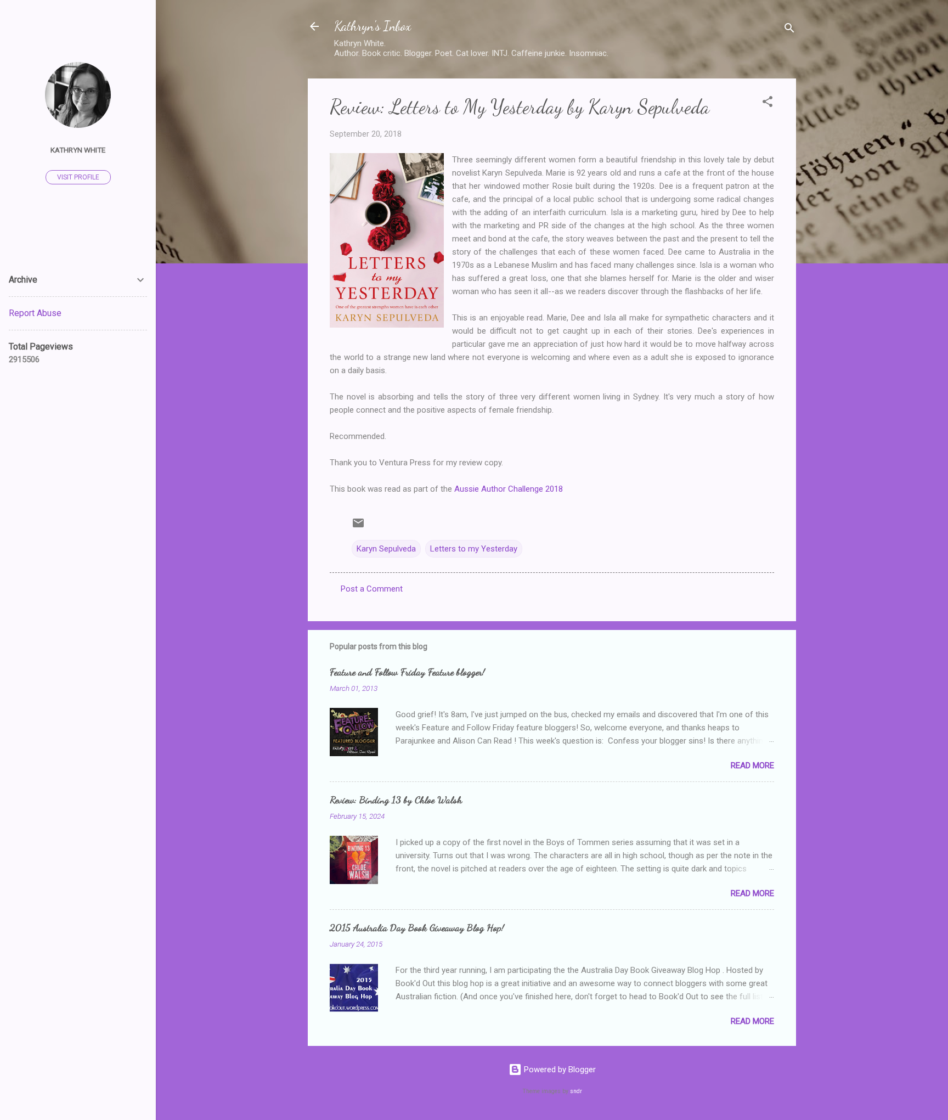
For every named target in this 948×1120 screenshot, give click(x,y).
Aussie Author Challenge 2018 (508, 489)
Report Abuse (35, 313)
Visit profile (78, 177)
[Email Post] (358, 527)
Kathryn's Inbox (372, 26)
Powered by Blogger (559, 1069)
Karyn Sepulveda (386, 549)
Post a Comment (372, 589)
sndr (576, 1091)
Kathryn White (77, 149)
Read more (752, 765)
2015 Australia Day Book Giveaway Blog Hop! (417, 927)
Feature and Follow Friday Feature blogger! (407, 672)
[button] (767, 103)
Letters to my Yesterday (473, 549)
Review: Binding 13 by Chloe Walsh (396, 799)
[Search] (789, 30)
